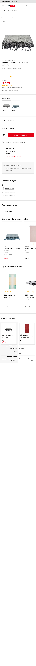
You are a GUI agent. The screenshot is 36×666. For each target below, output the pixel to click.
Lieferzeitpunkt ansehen (13, 156)
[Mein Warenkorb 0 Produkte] (33, 5)
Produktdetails (7, 211)
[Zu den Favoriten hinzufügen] (4, 135)
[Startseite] (1, 17)
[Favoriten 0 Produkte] (29, 5)
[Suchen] (4, 10)
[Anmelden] (26, 5)
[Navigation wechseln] (3, 5)
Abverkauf (6, 76)
